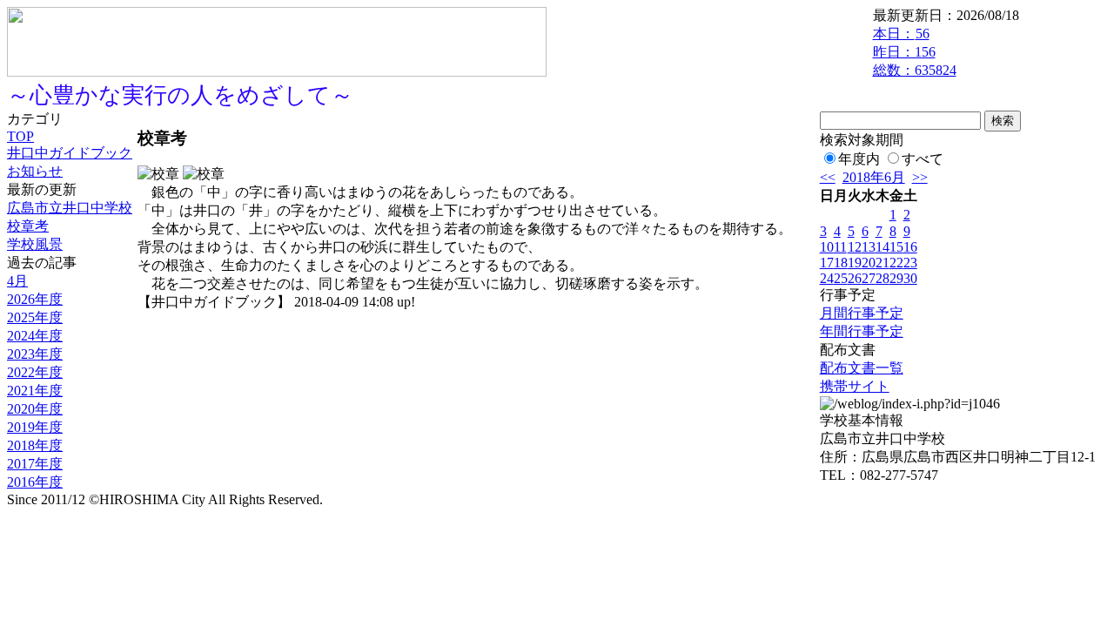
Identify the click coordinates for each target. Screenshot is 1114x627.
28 (882, 278)
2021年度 (35, 390)
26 (855, 278)
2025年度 (35, 317)
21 (882, 262)
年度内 (859, 159)
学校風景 (35, 244)
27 (869, 278)
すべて (922, 159)
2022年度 (35, 372)
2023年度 (35, 354)
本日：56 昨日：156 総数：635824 (914, 52)
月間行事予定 (861, 313)
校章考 (28, 226)
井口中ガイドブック (69, 152)
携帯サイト (854, 386)
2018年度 (35, 445)
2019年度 (35, 427)
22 (896, 262)
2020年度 (35, 408)
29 (896, 278)
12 (855, 246)
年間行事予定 (861, 331)
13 (869, 246)
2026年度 (35, 299)
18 (841, 262)
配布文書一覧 (861, 368)
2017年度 (35, 463)
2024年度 (35, 335)
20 (869, 262)
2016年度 (35, 482)
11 (840, 246)
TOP (20, 136)
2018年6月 (873, 177)
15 (896, 246)
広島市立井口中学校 (69, 207)
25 (841, 278)
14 (882, 246)
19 (855, 262)
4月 (17, 280)
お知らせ (35, 171)
